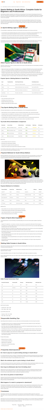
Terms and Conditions (21, 404)
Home (1, 6)
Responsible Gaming (28, 404)
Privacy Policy (14, 404)
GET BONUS (40, 1)
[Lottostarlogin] (3, 2)
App (14, 2)
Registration (18, 2)
